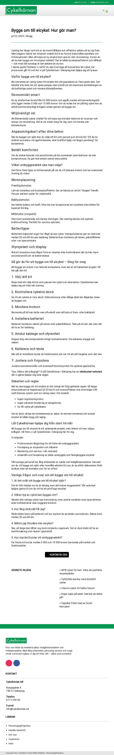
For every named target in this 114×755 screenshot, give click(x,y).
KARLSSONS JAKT (100, 2)
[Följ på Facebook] (16, 663)
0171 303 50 (81, 2)
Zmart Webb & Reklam (36, 753)
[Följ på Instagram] (9, 663)
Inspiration (14, 739)
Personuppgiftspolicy (19, 725)
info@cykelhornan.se (17, 709)
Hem (11, 743)
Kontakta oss (58, 554)
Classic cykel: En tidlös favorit (78, 588)
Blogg (29, 36)
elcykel (54, 57)
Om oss (13, 734)
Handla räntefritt (17, 730)
